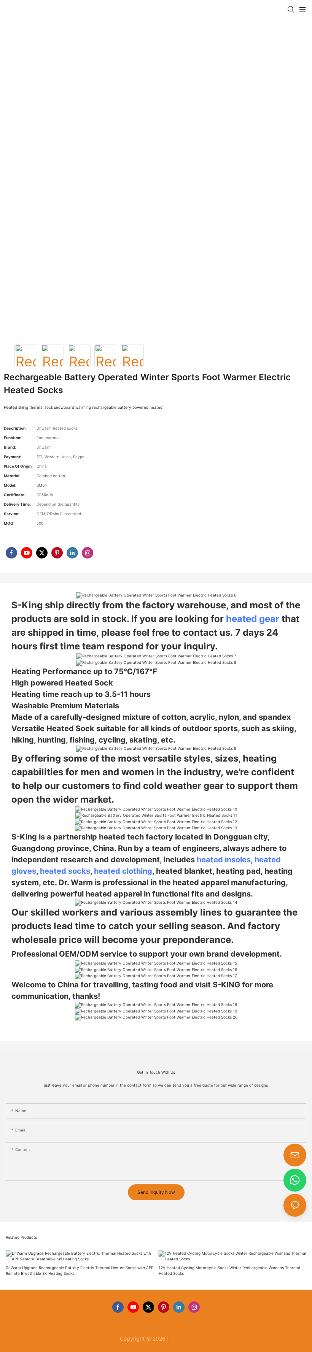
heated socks (65, 871)
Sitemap (181, 1338)
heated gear (252, 618)
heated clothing (123, 871)
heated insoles (224, 859)
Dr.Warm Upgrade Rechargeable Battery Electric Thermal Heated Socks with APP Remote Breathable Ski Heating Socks (79, 1270)
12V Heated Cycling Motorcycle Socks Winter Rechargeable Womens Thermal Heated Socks (229, 1270)
